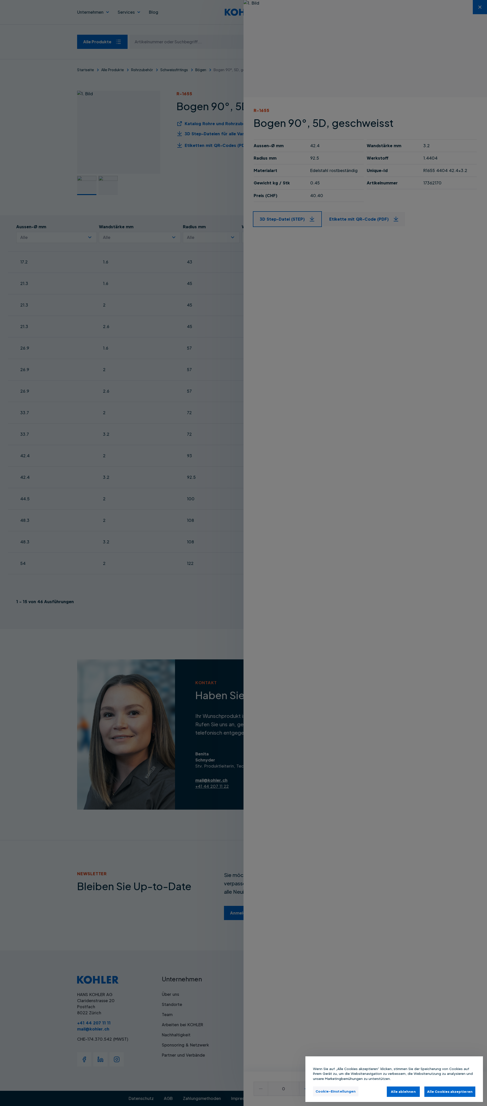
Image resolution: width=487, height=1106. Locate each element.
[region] (394, 1079)
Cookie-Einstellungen (336, 1091)
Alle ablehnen (403, 1091)
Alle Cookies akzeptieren (450, 1091)
